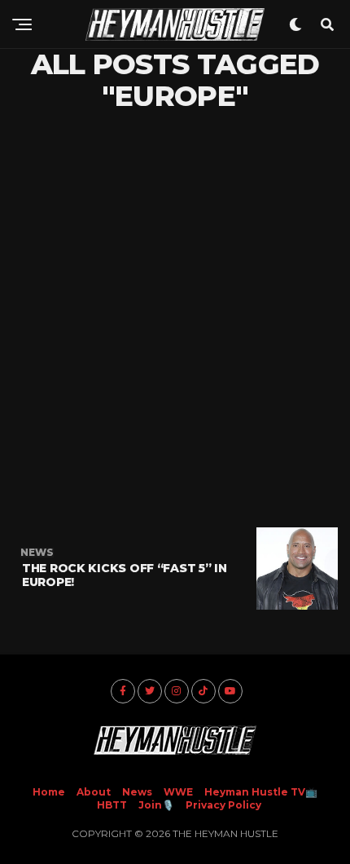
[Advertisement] (175, 319)
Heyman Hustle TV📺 (260, 792)
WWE (178, 792)
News (137, 792)
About (94, 792)
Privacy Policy (223, 805)
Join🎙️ (156, 805)
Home (49, 792)
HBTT (112, 805)
